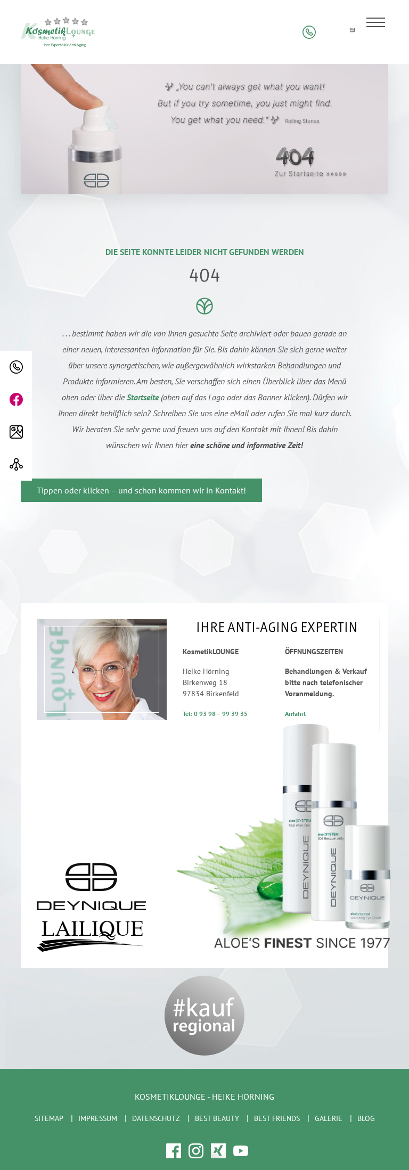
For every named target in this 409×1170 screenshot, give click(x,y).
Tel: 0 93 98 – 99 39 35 (215, 714)
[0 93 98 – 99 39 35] (16, 367)
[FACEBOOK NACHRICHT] (16, 399)
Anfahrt (295, 714)
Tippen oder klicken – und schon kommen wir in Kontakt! (141, 490)
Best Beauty (217, 1118)
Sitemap (49, 1118)
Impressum (97, 1118)
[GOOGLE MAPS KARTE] (16, 432)
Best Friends (277, 1118)
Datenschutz (156, 1118)
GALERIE (328, 1118)
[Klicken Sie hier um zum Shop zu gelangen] (330, 32)
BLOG (366, 1118)
